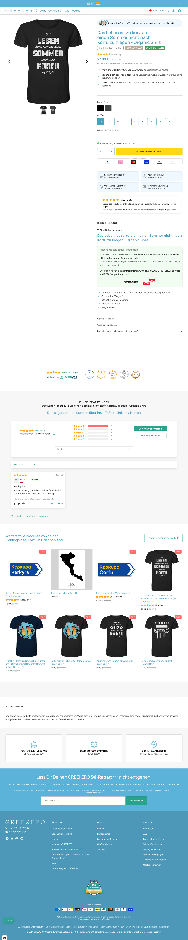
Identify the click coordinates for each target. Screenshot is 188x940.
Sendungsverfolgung (107, 839)
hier (129, 917)
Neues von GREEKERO (62, 844)
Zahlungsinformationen (154, 859)
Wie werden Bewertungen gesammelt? (30, 515)
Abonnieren (136, 800)
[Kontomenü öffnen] (173, 11)
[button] (104, 54)
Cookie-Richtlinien (152, 864)
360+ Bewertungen (94, 4)
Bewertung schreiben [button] (150, 428)
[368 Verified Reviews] (94, 900)
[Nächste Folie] (179, 3)
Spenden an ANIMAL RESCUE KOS (67, 849)
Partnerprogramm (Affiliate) (64, 868)
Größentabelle (107, 130)
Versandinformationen (107, 325)
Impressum (148, 828)
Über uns (55, 839)
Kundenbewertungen (61, 828)
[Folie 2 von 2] (53, 110)
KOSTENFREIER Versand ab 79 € (118, 63)
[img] (20, 475)
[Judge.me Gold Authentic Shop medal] (101, 374)
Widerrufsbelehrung (153, 844)
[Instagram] (12, 838)
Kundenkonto (103, 833)
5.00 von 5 (40, 430)
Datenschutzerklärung (153, 839)
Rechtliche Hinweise (14, 706)
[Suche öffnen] (168, 11)
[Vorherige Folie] (6, 3)
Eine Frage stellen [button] (150, 435)
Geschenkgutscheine (61, 833)
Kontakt (101, 828)
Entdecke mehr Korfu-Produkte (163, 537)
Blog (53, 863)
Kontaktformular (17, 831)
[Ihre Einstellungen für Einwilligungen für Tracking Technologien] (4, 937)
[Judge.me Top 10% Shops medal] (135, 374)
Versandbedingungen (153, 854)
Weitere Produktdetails (107, 318)
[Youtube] (16, 838)
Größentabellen (104, 844)
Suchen (101, 849)
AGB (145, 833)
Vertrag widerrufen (152, 849)
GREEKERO (39, 932)
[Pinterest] (21, 838)
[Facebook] (7, 838)
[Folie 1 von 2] (43, 110)
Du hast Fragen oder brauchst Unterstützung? (117, 331)
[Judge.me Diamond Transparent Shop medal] (89, 374)
